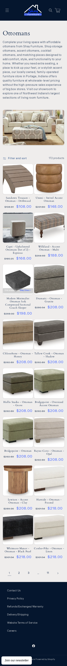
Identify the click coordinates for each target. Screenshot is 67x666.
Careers (11, 631)
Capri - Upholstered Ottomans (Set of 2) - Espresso (18, 249)
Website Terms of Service (22, 623)
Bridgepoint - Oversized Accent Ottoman (49, 404)
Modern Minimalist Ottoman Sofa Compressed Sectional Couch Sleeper (18, 303)
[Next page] (58, 573)
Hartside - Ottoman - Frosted (49, 501)
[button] (7, 10)
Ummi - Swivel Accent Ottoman (49, 199)
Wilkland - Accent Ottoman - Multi (49, 248)
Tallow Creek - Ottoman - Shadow (49, 355)
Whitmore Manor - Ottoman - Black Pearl (18, 550)
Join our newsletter (17, 660)
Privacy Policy (15, 598)
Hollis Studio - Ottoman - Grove (18, 404)
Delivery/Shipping (17, 615)
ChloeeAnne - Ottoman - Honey (18, 355)
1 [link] (9, 573)
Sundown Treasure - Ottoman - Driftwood (18, 199)
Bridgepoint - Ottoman (18, 450)
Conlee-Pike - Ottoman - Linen (49, 550)
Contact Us (14, 590)
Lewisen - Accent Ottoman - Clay (18, 501)
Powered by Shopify (45, 659)
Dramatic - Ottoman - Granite (49, 300)
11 (48, 573)
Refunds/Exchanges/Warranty (25, 606)
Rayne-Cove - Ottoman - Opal (49, 452)
